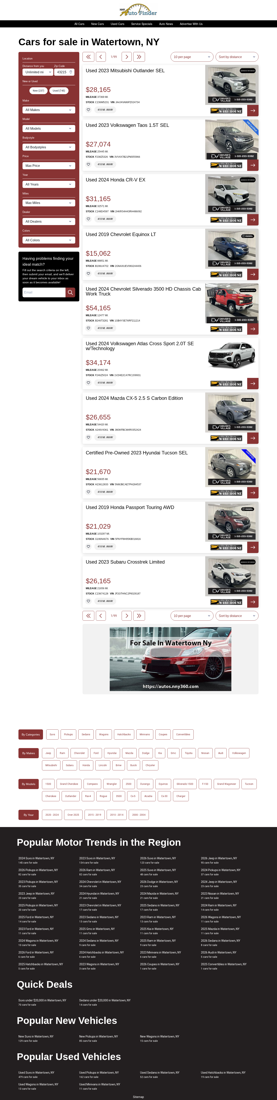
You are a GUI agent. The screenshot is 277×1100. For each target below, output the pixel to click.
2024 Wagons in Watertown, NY (38, 943)
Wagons (103, 734)
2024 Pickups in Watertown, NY (220, 872)
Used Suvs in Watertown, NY (36, 1074)
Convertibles (183, 734)
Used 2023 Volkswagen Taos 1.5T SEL (127, 125)
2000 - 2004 (138, 814)
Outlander (70, 796)
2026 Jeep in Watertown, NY (219, 860)
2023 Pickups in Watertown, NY (38, 884)
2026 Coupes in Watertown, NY (159, 966)
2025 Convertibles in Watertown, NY (224, 966)
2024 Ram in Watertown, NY (219, 907)
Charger (180, 796)
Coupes (163, 734)
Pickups (68, 734)
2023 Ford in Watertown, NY (36, 931)
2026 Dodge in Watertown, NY (159, 884)
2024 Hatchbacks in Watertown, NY (101, 954)
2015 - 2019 (94, 814)
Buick (133, 765)
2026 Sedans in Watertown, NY (220, 943)
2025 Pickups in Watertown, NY (38, 907)
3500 (119, 796)
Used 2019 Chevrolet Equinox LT (121, 234)
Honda (86, 765)
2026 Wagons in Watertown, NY (221, 919)
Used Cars (117, 24)
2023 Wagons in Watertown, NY (99, 966)
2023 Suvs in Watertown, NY (97, 860)
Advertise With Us (191, 24)
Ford (96, 753)
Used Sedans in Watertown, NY (159, 1074)
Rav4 (88, 796)
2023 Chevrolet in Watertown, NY (100, 907)
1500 (48, 784)
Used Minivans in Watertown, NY (99, 1086)
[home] (138, 10)
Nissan (205, 753)
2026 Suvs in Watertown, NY (158, 860)
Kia (160, 753)
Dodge (145, 753)
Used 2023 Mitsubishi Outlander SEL (125, 70)
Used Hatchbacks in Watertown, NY (223, 1074)
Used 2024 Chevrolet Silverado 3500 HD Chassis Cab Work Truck (143, 291)
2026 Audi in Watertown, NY (218, 954)
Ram (62, 753)
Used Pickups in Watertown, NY (99, 1074)
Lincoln (103, 765)
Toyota (188, 753)
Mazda (129, 753)
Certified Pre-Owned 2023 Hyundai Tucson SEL (137, 452)
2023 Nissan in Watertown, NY (220, 895)
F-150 (205, 784)
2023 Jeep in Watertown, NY (36, 895)
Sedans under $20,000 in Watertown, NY (105, 1002)
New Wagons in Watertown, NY (159, 1038)
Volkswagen (239, 753)
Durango (145, 784)
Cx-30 (164, 796)
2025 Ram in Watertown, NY (158, 943)
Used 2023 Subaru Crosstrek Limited (125, 562)
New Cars (97, 24)
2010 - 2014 (116, 814)
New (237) (38, 90)
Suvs (52, 734)
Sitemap (138, 1097)
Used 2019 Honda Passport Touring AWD (130, 507)
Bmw (118, 765)
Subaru (70, 765)
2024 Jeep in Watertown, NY (219, 884)
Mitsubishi (51, 765)
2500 (128, 784)
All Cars (79, 24)
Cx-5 (133, 796)
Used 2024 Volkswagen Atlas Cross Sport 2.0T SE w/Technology (140, 346)
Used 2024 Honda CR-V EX (115, 179)
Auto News (166, 24)
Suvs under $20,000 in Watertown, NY (42, 1002)
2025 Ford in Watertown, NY (36, 919)
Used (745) (59, 90)
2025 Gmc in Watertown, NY (97, 931)
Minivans (145, 734)
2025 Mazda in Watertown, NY (220, 931)
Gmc (173, 753)
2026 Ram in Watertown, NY (97, 872)
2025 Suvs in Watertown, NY (158, 872)
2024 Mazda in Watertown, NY (159, 895)
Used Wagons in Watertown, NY (38, 1086)
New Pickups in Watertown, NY (98, 1038)
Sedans (86, 734)
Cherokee (50, 796)
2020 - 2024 (52, 814)
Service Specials (141, 24)
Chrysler (150, 765)
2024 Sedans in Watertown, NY (99, 943)
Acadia (148, 796)
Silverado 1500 (185, 784)
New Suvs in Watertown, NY (36, 1038)
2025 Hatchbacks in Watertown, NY (40, 966)
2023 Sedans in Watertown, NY (99, 919)
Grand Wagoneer (226, 784)
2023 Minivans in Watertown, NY (160, 954)
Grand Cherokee (69, 784)
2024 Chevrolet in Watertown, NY (100, 884)
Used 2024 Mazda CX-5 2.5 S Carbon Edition (134, 398)
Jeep (48, 753)
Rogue (103, 796)
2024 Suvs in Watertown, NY (36, 860)
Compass (92, 784)
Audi (220, 753)
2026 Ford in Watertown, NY (36, 954)
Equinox (163, 784)
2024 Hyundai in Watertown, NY (99, 895)
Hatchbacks (124, 734)
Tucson (249, 784)
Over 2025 (73, 814)
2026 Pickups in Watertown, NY (38, 872)
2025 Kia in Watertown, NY (157, 931)
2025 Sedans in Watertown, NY (159, 907)
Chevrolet (79, 753)
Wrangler (112, 784)
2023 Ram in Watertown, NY (158, 919)
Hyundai (112, 753)
